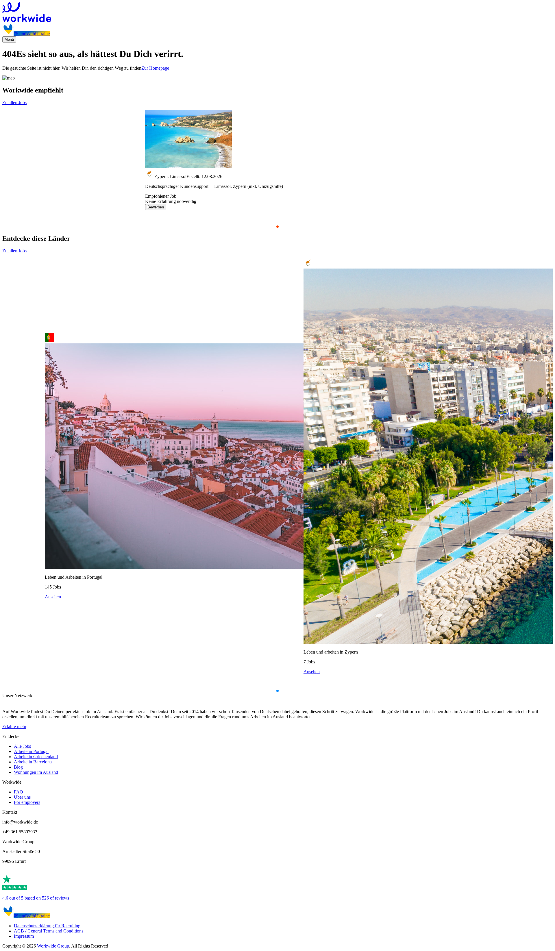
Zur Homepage (155, 68)
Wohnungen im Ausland (36, 772)
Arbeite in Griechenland (36, 756)
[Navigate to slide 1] (277, 226)
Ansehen (53, 596)
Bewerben (155, 207)
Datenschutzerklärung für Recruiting (47, 925)
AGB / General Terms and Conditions (48, 930)
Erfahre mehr (14, 726)
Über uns (22, 797)
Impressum (24, 936)
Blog (18, 767)
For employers (27, 802)
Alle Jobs (22, 746)
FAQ (18, 791)
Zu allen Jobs (14, 102)
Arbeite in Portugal (31, 751)
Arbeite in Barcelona (33, 761)
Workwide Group (53, 945)
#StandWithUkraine (32, 33)
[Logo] (277, 12)
